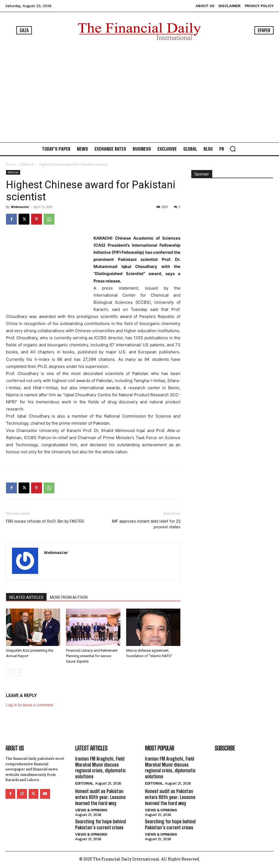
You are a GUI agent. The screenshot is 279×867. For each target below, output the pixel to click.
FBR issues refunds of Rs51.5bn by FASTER (45, 521)
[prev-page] (9, 672)
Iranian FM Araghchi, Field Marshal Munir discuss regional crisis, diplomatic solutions (100, 767)
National (27, 164)
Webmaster (20, 207)
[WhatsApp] (49, 219)
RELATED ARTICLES (26, 597)
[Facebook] (11, 219)
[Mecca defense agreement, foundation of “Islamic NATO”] (153, 627)
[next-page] (18, 672)
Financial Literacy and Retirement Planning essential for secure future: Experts (91, 655)
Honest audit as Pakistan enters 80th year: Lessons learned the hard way (100, 797)
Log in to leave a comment (29, 704)
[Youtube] (45, 794)
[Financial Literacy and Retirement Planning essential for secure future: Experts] (93, 627)
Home (11, 164)
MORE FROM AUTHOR (69, 597)
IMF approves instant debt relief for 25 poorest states (146, 524)
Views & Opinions (91, 810)
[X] (24, 219)
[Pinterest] (36, 219)
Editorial (84, 783)
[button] (232, 148)
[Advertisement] (139, 91)
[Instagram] (22, 794)
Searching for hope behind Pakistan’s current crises (100, 824)
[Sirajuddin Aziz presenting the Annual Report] (33, 627)
